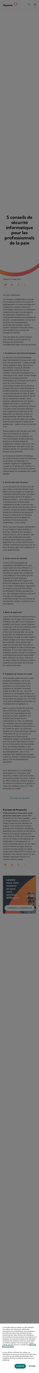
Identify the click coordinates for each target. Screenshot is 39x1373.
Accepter (20, 1366)
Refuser (32, 1366)
